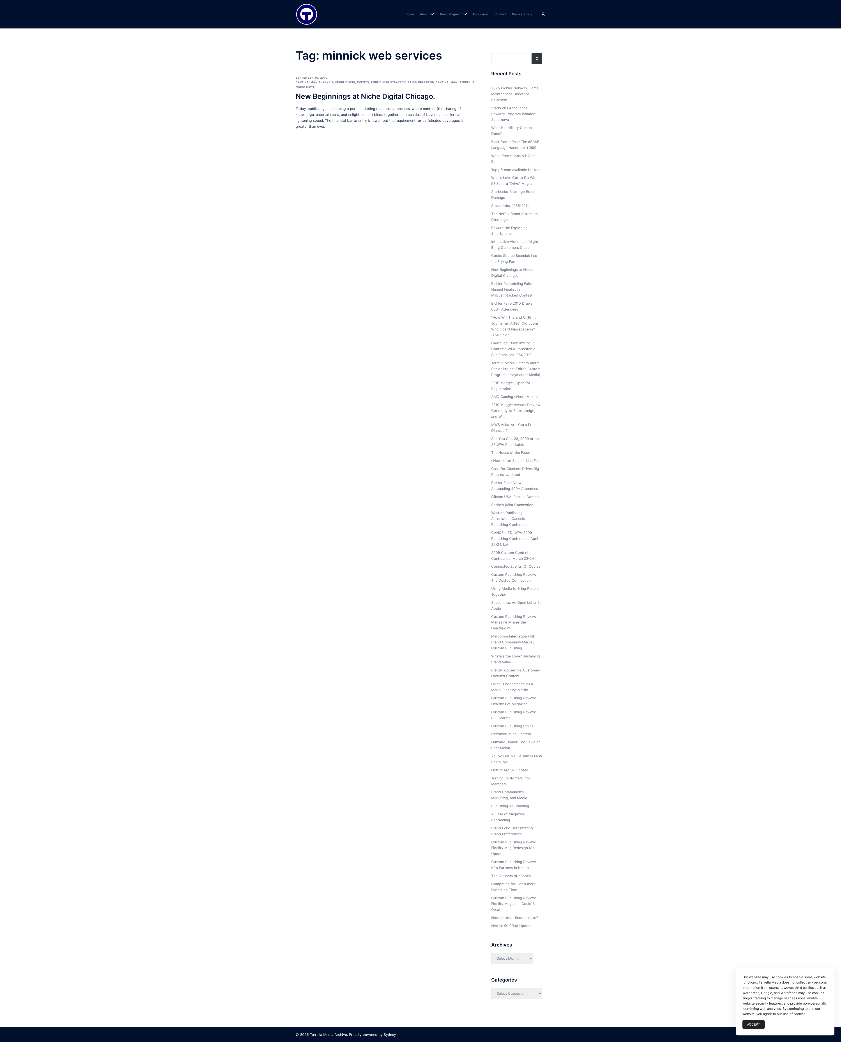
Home (409, 14)
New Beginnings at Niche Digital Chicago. (365, 96)
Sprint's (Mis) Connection (512, 505)
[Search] (537, 58)
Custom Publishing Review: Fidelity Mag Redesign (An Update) (513, 848)
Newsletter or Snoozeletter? (514, 917)
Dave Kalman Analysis (314, 82)
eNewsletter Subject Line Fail (515, 460)
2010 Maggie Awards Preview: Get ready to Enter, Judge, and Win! (516, 411)
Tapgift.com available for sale (516, 170)
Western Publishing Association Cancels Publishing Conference (509, 518)
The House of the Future (511, 452)
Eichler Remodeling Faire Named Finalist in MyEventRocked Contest (511, 289)
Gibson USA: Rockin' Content (515, 497)
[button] (543, 14)
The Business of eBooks (511, 876)
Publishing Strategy (388, 82)
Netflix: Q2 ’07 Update (509, 770)
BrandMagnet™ (451, 14)
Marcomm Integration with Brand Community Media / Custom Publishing (513, 642)
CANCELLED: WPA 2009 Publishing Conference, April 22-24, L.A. (514, 538)
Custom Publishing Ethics (512, 726)
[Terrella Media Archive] (307, 14)
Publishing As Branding (510, 806)
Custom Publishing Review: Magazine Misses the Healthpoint (513, 622)
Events (363, 82)
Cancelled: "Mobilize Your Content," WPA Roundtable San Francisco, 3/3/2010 (513, 349)
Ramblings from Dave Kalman (433, 82)
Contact (500, 14)
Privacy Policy (522, 14)
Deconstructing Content (511, 734)
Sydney (390, 1034)
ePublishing (345, 82)
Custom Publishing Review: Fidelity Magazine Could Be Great (514, 904)
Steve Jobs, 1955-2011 (510, 205)
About (424, 14)
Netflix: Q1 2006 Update (511, 926)
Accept (753, 1024)
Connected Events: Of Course (516, 566)
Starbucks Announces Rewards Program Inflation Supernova (513, 114)
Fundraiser (480, 14)
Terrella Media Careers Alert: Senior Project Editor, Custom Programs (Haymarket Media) (516, 369)
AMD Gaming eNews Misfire (514, 396)
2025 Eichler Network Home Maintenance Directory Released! (515, 94)
